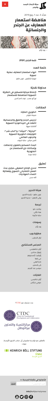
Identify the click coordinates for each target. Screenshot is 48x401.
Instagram (26, 397)
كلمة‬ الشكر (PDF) (27, 60)
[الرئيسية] (42, 5)
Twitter (22, 397)
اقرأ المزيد (19, 75)
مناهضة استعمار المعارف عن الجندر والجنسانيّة (30, 24)
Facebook (31, 397)
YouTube (17, 397)
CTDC (18, 302)
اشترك (13, 383)
